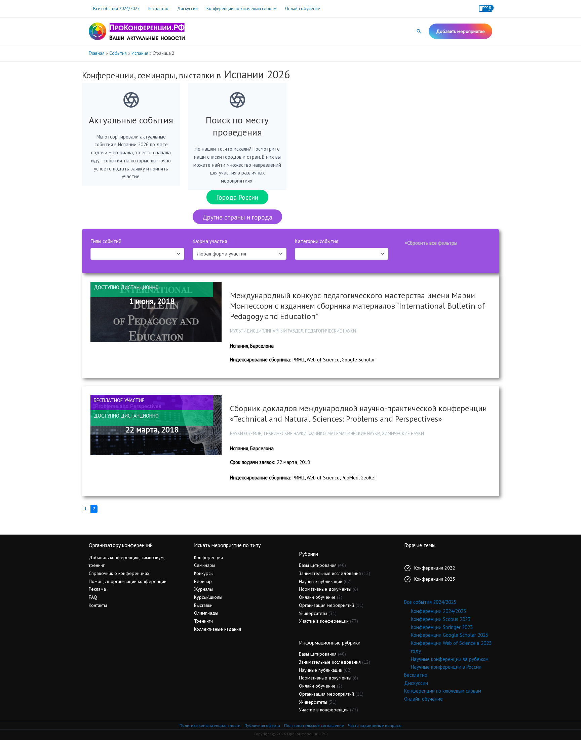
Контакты (98, 605)
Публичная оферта (262, 725)
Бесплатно (158, 8)
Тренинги (203, 621)
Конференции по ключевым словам (241, 8)
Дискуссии (187, 8)
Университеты (313, 613)
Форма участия (210, 241)
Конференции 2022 (434, 568)
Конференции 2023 (434, 579)
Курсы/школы (208, 597)
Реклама (97, 589)
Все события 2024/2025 (116, 8)
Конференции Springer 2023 (442, 627)
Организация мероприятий (326, 605)
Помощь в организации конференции (127, 581)
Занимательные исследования (330, 573)
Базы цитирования (318, 565)
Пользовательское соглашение (314, 725)
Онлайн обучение (302, 8)
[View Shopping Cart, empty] (485, 8)
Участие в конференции (324, 621)
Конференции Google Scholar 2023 (449, 635)
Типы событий (105, 241)
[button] (419, 31)
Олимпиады (206, 613)
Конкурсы (204, 573)
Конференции (208, 557)
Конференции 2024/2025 (438, 611)
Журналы (203, 589)
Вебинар (203, 581)
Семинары (204, 565)
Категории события (316, 241)
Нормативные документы (325, 589)
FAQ (93, 597)
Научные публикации (320, 581)
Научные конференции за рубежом (450, 659)
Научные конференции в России (446, 667)
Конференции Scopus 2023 (440, 619)
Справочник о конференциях (119, 573)
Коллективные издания (217, 629)
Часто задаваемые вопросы (374, 725)
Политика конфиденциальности (210, 725)
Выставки (203, 605)
